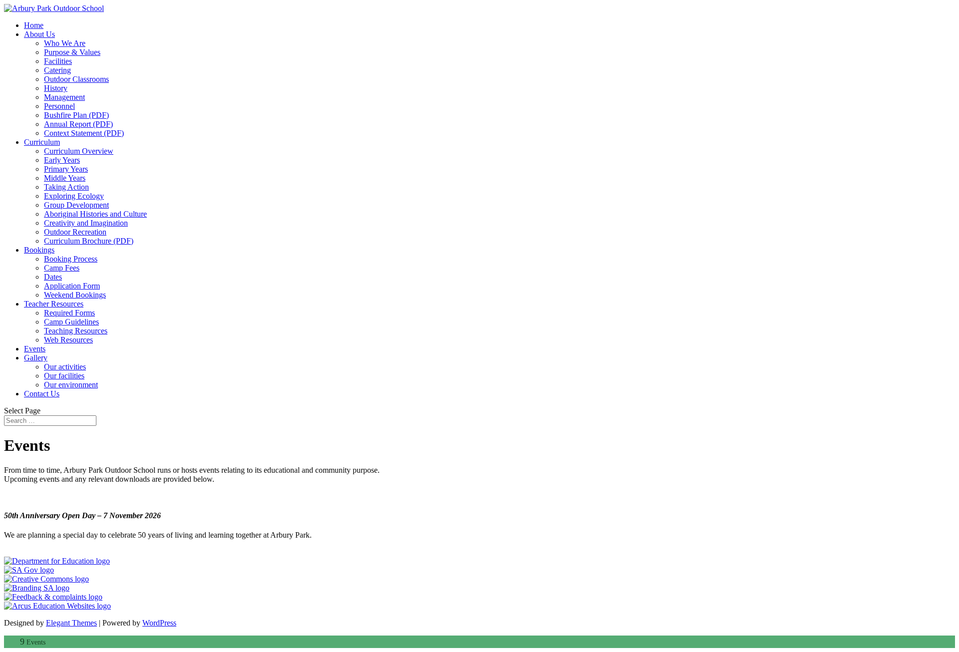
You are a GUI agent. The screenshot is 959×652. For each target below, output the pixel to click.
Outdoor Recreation (75, 232)
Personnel (59, 106)
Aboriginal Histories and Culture (95, 214)
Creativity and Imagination (86, 223)
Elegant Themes (71, 623)
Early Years (62, 160)
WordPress (159, 623)
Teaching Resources (75, 330)
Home (33, 25)
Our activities (65, 366)
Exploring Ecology (74, 196)
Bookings (39, 250)
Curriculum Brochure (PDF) (88, 241)
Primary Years (66, 169)
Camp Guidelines (71, 322)
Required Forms (69, 313)
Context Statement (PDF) (84, 133)
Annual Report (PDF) (78, 124)
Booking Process (70, 259)
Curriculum (42, 142)
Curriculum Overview (78, 151)
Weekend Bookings (75, 295)
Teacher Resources (53, 304)
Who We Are (64, 43)
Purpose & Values (72, 52)
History (55, 88)
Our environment (71, 384)
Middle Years (64, 178)
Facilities (58, 61)
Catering (57, 70)
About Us (39, 34)
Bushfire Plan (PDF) (76, 115)
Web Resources (68, 339)
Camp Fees (61, 268)
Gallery (35, 357)
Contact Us (41, 393)
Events (34, 348)
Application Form (72, 286)
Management (64, 97)
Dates (53, 277)
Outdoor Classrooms (76, 79)
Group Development (76, 205)
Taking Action (66, 187)
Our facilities (64, 375)
